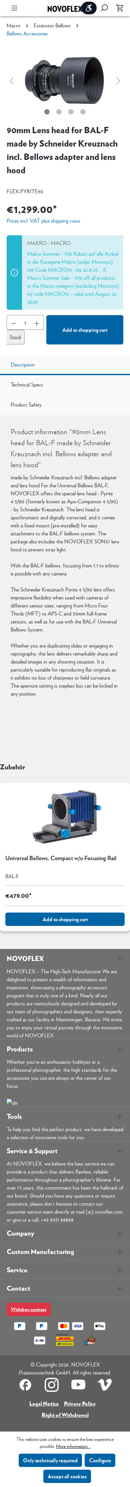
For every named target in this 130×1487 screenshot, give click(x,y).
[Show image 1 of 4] (47, 111)
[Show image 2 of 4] (59, 111)
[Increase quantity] (37, 322)
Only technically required (50, 1460)
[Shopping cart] (117, 8)
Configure (100, 1460)
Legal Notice (44, 1403)
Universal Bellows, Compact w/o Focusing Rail (60, 858)
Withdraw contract (28, 1309)
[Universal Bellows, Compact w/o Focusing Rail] (65, 815)
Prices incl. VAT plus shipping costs (43, 220)
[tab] (65, 365)
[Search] (104, 8)
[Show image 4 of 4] (83, 111)
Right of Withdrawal (65, 1415)
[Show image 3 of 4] (71, 111)
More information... (73, 1446)
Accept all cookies (67, 1476)
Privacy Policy (80, 1403)
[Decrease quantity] (14, 322)
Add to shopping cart (84, 329)
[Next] (118, 80)
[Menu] (14, 8)
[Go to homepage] (65, 8)
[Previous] (12, 80)
